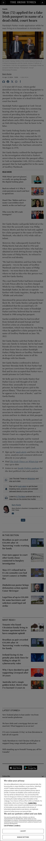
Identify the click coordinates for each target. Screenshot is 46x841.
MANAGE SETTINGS (23, 837)
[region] (23, 809)
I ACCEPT (23, 831)
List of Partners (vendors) (12, 825)
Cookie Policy (32, 803)
